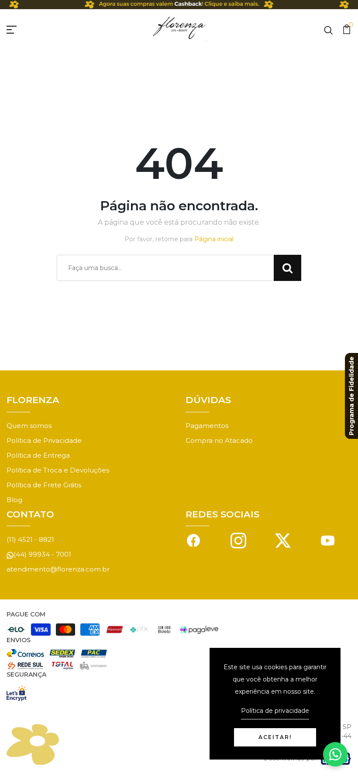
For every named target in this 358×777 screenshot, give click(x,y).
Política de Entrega (38, 455)
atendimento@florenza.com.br (58, 569)
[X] (283, 539)
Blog (14, 500)
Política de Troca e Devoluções (58, 470)
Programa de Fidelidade (351, 395)
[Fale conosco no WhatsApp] (335, 754)
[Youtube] (328, 539)
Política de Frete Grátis (44, 485)
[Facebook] (193, 539)
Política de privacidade (275, 711)
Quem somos (29, 425)
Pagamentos (207, 425)
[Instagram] (238, 539)
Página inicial (214, 239)
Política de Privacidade (44, 440)
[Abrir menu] (22, 28)
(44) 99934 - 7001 (42, 554)
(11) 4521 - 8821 (30, 539)
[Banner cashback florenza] (179, 4)
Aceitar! (275, 737)
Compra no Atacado (219, 440)
